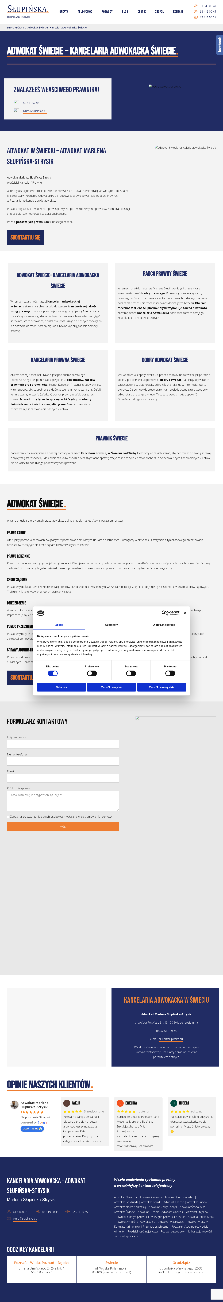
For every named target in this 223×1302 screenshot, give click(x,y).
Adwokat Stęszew (197, 1212)
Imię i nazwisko (16, 737)
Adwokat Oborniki (172, 1212)
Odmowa (61, 687)
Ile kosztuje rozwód (199, 1231)
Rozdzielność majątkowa (142, 1231)
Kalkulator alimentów (127, 1226)
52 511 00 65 (208, 17)
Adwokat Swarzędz (150, 1217)
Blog (125, 12)
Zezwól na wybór (111, 687)
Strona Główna (15, 27)
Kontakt (178, 12)
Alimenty (119, 1231)
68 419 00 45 (208, 11)
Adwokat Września (127, 1222)
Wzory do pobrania (127, 1236)
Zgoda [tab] (59, 624)
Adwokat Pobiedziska (201, 1217)
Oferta (63, 12)
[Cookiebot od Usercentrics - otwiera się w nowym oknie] (164, 613)
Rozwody (107, 12)
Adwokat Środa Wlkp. (193, 1207)
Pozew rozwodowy (172, 1231)
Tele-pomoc (85, 12)
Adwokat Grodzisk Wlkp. (179, 1197)
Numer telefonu (17, 754)
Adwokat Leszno (173, 1202)
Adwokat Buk (148, 1222)
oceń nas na (30, 1128)
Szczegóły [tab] (111, 624)
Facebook (219, 45)
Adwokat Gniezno (151, 1197)
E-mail (10, 771)
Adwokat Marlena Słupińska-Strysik (34, 1105)
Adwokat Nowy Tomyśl (163, 1207)
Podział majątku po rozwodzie (189, 1226)
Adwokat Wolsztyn (198, 1222)
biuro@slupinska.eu (35, 111)
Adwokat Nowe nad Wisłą (130, 1207)
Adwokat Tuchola (148, 1212)
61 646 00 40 (208, 6)
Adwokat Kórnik (150, 1202)
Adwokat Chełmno (125, 1197)
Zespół (159, 12)
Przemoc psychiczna (155, 1226)
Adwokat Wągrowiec (171, 1222)
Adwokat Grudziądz (126, 1202)
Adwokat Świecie (124, 1212)
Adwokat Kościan (175, 1217)
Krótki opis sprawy (18, 788)
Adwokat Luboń (197, 1202)
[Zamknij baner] (185, 613)
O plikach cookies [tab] (164, 624)
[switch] (88, 674)
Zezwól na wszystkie (161, 687)
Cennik (142, 12)
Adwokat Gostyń (126, 1217)
